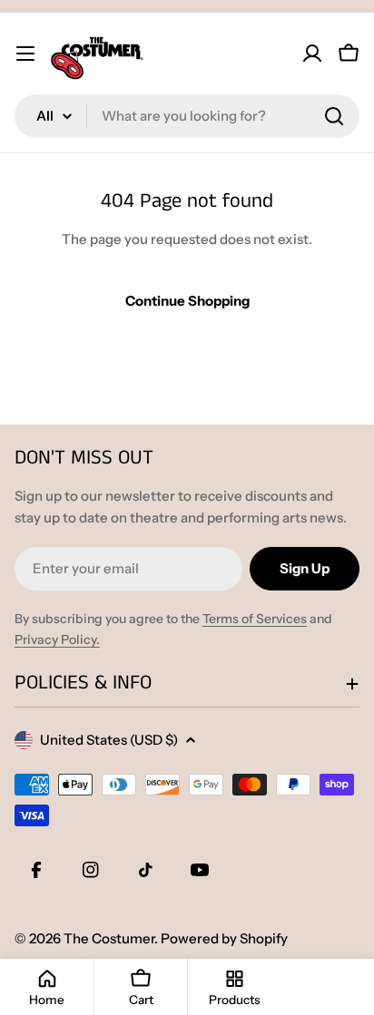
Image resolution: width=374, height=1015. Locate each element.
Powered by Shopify (224, 938)
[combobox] (187, 116)
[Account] (312, 53)
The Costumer (109, 938)
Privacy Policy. (57, 639)
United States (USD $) (109, 739)
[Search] (334, 116)
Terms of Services (254, 618)
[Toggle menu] (25, 53)
